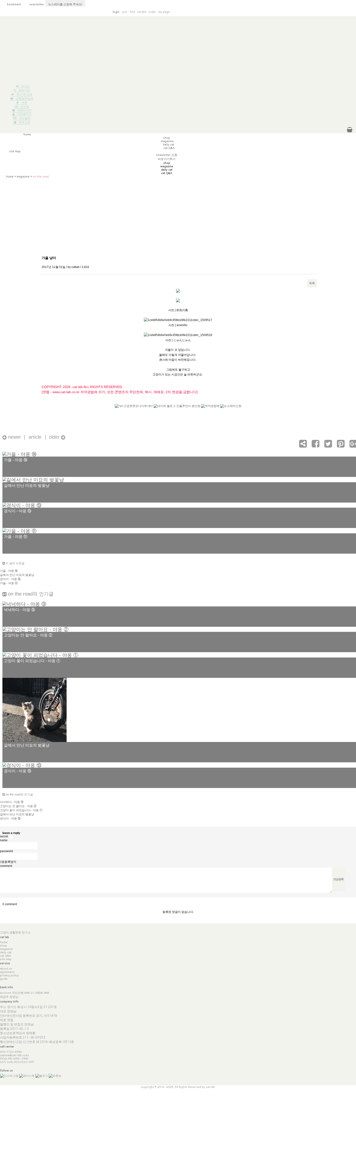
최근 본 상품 (24, 94)
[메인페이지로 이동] (272, 11)
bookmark (11, 4)
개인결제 (25, 118)
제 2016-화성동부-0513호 (55, 1042)
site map (5, 959)
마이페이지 (24, 114)
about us (6, 968)
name (4, 840)
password (6, 851)
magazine (23, 176)
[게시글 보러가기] (19, 453)
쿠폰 (24, 102)
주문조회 (24, 122)
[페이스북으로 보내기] (315, 446)
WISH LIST (24, 110)
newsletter (34, 4)
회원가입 (24, 90)
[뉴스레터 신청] (230, 408)
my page (164, 12)
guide (4, 978)
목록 (312, 283)
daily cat (5, 952)
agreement (7, 972)
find (132, 12)
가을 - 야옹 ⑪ (9, 583)
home (10, 176)
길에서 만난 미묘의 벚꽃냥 (17, 575)
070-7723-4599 (11, 1052)
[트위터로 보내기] (328, 446)
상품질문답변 (24, 98)
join (124, 12)
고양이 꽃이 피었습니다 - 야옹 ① (21, 810)
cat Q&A (5, 955)
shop (3, 945)
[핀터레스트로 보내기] (341, 446)
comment (6, 866)
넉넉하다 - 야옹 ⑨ (11, 802)
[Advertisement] (178, 50)
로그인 (25, 86)
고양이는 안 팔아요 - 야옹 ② (18, 806)
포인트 (24, 106)
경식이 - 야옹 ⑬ (10, 579)
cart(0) (141, 12)
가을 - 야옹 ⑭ (9, 571)
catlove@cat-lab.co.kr (14, 1055)
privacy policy (9, 975)
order (152, 12)
